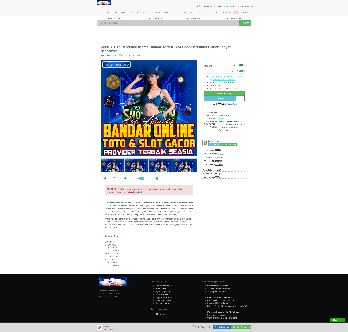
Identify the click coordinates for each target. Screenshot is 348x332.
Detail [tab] (105, 178)
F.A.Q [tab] (114, 178)
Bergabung (212, 161)
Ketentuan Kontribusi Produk (220, 297)
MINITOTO (112, 12)
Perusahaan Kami (164, 285)
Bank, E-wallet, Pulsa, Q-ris (231, 124)
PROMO (240, 6)
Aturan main (161, 288)
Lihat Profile (214, 144)
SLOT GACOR (179, 12)
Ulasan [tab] (153, 178)
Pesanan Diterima (212, 157)
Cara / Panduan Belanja (217, 285)
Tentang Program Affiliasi (218, 291)
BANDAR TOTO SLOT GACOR (204, 12)
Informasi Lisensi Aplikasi (218, 303)
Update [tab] (125, 178)
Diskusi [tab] (138, 178)
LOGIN (248, 12)
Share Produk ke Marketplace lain (222, 317)
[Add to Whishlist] (241, 98)
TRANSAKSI (229, 6)
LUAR (221, 112)
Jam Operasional (163, 303)
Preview (220, 98)
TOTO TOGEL (143, 12)
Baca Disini (232, 104)
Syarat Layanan (163, 291)
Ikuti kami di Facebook (217, 314)
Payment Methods (164, 297)
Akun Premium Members (224, 79)
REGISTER (230, 12)
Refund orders (211, 177)
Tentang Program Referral (218, 288)
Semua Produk (211, 150)
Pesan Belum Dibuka (212, 170)
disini (139, 191)
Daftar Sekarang (224, 93)
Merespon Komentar (211, 173)
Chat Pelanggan (229, 144)
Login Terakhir (213, 164)
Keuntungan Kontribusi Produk (220, 300)
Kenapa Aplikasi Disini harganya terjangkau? (227, 306)
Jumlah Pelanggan (213, 153)
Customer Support (164, 300)
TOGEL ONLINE (161, 12)
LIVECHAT (217, 6)
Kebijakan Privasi (163, 294)
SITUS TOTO (127, 12)
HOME (250, 6)
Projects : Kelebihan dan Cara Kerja (223, 311)
